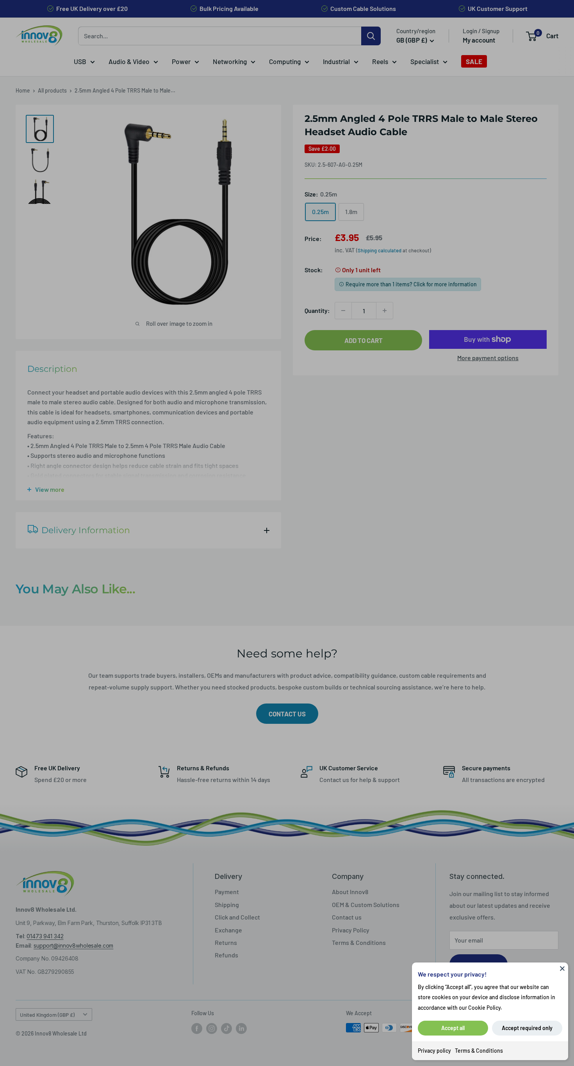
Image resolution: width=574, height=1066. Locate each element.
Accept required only (527, 1028)
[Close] (562, 968)
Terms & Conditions (479, 1050)
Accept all (453, 1028)
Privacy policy (434, 1050)
